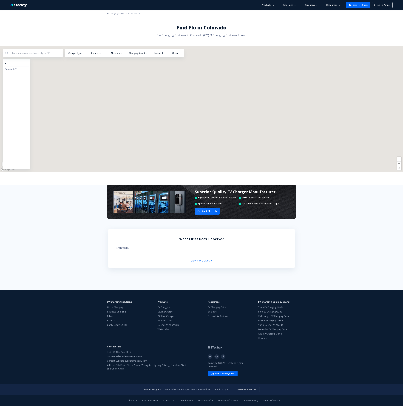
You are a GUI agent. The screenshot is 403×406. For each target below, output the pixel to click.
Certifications (186, 400)
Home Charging (115, 307)
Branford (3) (123, 248)
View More (263, 338)
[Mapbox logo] (8, 169)
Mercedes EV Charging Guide (272, 329)
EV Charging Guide (217, 307)
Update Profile (205, 400)
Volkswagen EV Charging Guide (273, 316)
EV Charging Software (168, 324)
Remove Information (228, 400)
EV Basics (213, 311)
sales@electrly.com (132, 356)
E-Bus (110, 316)
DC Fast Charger (165, 316)
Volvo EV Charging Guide (270, 324)
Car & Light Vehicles (117, 324)
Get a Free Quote (360, 5)
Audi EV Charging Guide (270, 333)
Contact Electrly (207, 211)
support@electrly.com (136, 360)
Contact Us (169, 400)
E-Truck (111, 320)
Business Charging (116, 311)
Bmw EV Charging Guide (270, 320)
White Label (163, 329)
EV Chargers (163, 307)
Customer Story (150, 400)
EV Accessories (165, 320)
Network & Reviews (218, 316)
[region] (201, 109)
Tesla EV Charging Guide (270, 307)
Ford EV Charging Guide (270, 311)
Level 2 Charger (165, 311)
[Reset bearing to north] (399, 168)
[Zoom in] (399, 159)
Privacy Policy (251, 400)
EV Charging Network (116, 13)
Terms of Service (271, 400)
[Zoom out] (399, 163)
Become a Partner (382, 5)
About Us (132, 400)
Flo (129, 13)
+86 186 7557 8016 (121, 351)
